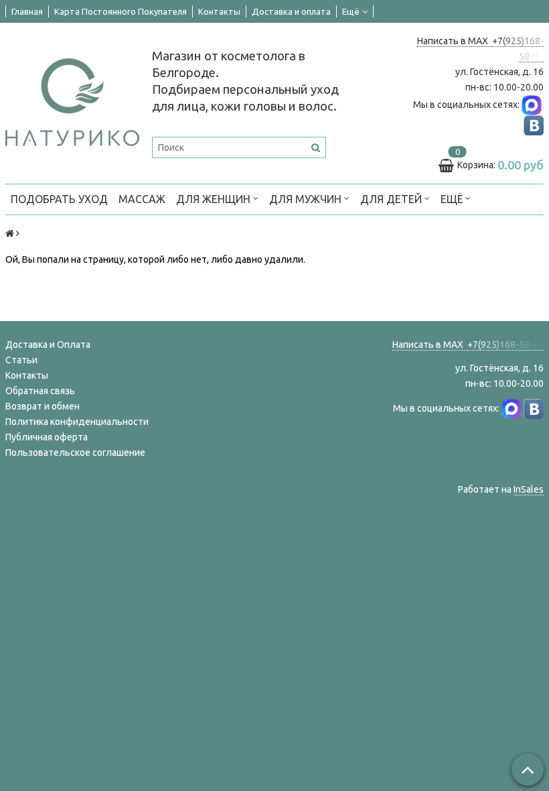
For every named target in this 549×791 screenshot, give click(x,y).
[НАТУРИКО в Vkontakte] (534, 125)
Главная (27, 11)
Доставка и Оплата (47, 344)
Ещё (351, 11)
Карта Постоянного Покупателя (120, 11)
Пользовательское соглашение (75, 452)
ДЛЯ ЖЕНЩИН (214, 199)
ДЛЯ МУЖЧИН (306, 199)
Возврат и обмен (42, 406)
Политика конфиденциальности (77, 421)
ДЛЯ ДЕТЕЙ (392, 199)
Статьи (21, 360)
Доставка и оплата (291, 11)
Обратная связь (40, 390)
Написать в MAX (454, 41)
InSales (529, 489)
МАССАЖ (142, 199)
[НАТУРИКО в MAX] (532, 105)
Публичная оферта (46, 437)
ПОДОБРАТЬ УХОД (59, 199)
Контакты (219, 11)
